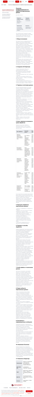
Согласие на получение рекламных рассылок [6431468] (6, 17)
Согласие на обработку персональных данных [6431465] (6, 15)
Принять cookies (29, 391)
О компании (6, 387)
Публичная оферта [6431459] (5, 12)
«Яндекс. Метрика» (21, 390)
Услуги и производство (13, 387)
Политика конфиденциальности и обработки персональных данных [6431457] (8, 10)
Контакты (28, 387)
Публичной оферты (16, 392)
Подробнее (29, 393)
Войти (26, 1)
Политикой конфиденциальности (6, 393)
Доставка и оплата (22, 387)
